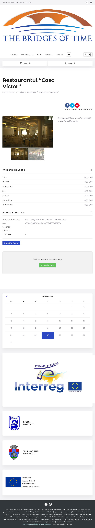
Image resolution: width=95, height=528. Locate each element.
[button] (85, 54)
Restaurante (31, 92)
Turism (48, 54)
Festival (60, 54)
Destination (26, 54)
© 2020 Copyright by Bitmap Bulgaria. (37, 524)
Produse (21, 92)
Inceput (14, 54)
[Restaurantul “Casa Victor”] (19, 154)
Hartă (38, 54)
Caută (71, 63)
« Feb (7, 296)
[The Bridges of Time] (47, 28)
